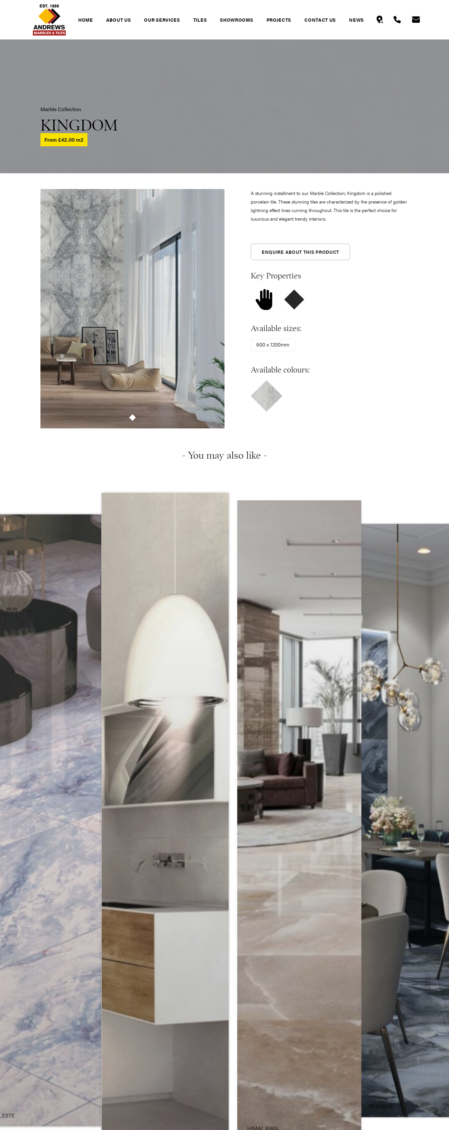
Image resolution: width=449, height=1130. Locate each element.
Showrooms (236, 19)
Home (85, 19)
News (356, 19)
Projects (279, 19)
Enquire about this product (300, 252)
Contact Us (320, 19)
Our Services (162, 19)
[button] (132, 417)
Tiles (200, 19)
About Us (118, 19)
